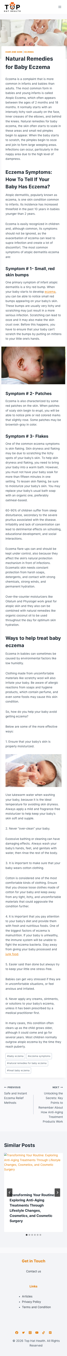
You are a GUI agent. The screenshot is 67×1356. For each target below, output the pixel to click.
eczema (50, 291)
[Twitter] (23, 1333)
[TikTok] (44, 1333)
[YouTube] (37, 1333)
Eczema (29, 52)
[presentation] (33, 1172)
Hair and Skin (13, 52)
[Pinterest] (50, 1333)
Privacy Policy (31, 1301)
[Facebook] (17, 1333)
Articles (27, 1296)
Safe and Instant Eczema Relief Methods (15, 1095)
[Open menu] (60, 7)
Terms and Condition (36, 1307)
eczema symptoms (39, 1056)
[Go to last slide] (9, 1192)
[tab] (26, 1235)
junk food (11, 954)
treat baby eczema (18, 1070)
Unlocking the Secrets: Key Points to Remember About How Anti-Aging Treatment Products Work (50, 1104)
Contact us (33, 1271)
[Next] (57, 1192)
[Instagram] (30, 1333)
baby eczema (15, 1056)
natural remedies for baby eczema (27, 1063)
